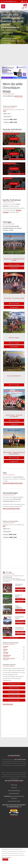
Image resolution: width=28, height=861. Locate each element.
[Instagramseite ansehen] (24, 1)
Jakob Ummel (19, 96)
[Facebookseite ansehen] (22, 1)
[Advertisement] (14, 54)
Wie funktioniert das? (8, 704)
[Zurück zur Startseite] (24, 6)
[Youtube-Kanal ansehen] (26, 1)
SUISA (4, 111)
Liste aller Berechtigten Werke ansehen (13, 483)
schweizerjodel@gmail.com (10, 1)
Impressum (14, 785)
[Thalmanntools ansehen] (14, 71)
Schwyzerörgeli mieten (14, 801)
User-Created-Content (20, 759)
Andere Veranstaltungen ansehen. (11, 508)
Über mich (14, 787)
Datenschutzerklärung (6, 857)
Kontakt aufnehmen (14, 793)
